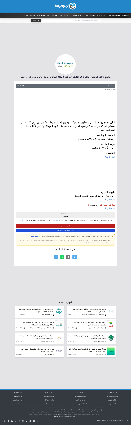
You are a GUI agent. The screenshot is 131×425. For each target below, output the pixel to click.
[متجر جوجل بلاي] (4, 421)
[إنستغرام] (23, 421)
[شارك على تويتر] (74, 257)
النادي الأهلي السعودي (98, 341)
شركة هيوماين (100, 354)
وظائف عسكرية (112, 396)
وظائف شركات (110, 86)
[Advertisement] (65, 39)
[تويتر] (26, 421)
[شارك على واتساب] (62, 257)
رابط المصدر (65, 226)
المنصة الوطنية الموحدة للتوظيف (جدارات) (92, 314)
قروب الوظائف (49, 404)
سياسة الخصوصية (18, 404)
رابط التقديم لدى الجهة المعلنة (65, 230)
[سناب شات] (30, 421)
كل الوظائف (49, 392)
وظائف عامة (81, 392)
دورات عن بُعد (81, 400)
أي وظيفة (107, 420)
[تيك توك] (37, 421)
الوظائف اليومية (49, 396)
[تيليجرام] (15, 421)
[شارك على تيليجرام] (56, 257)
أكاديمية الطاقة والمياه (46, 314)
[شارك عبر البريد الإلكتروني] (68, 257)
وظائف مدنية (112, 392)
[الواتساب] (19, 421)
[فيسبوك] (34, 421)
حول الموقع (18, 392)
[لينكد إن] (12, 421)
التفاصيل (88, 243)
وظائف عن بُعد (112, 404)
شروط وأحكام (18, 400)
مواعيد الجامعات (80, 396)
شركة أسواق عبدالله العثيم (96, 328)
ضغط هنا (22, 220)
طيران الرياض (48, 354)
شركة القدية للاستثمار (46, 341)
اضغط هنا (110, 156)
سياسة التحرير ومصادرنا (81, 404)
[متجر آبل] (8, 421)
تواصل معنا (18, 396)
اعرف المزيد (34, 236)
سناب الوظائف (49, 400)
